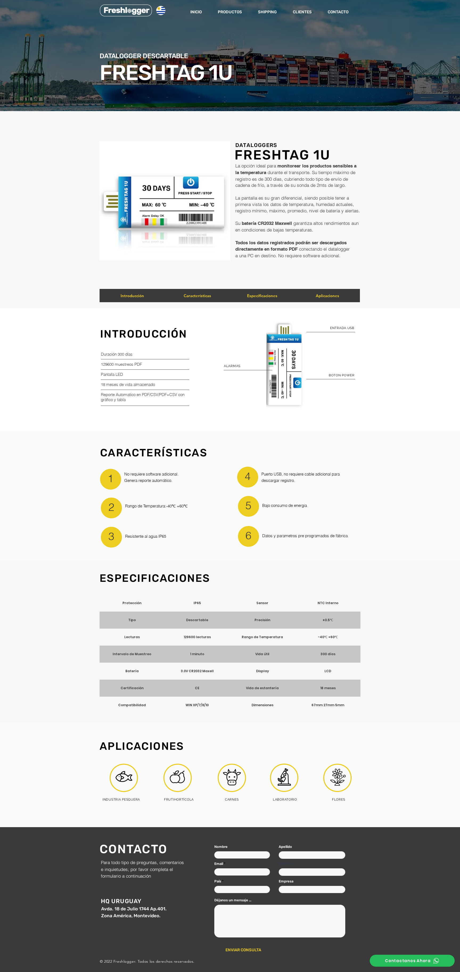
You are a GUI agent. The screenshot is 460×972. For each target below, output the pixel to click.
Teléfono (286, 863)
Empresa (286, 881)
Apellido (285, 846)
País (217, 881)
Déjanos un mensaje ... (232, 900)
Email (218, 863)
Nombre (221, 846)
